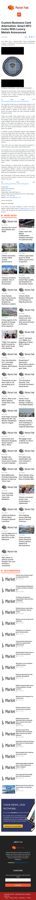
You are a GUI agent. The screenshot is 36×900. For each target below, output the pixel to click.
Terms (6, 897)
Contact (28, 897)
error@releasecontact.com (26, 208)
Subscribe (18, 885)
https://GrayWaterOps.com (13, 197)
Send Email (8, 190)
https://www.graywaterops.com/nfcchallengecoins (15, 101)
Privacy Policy (14, 897)
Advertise (22, 897)
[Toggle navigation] (19, 14)
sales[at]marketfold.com (21, 862)
